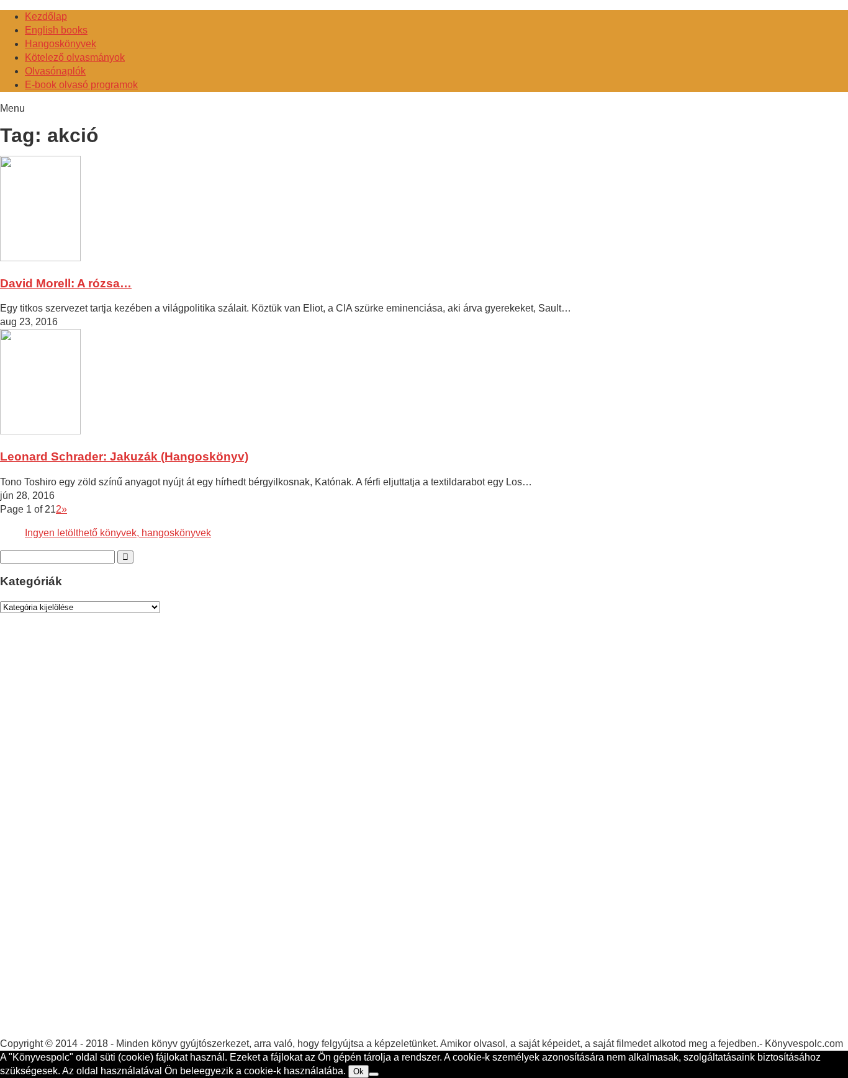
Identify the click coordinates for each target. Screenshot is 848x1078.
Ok (358, 1071)
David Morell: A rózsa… (66, 283)
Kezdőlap (46, 16)
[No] (374, 1074)
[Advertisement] (93, 837)
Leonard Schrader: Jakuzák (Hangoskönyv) (124, 456)
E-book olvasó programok (81, 84)
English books (56, 30)
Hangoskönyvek (60, 43)
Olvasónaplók (55, 71)
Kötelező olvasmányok (75, 57)
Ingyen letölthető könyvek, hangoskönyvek (118, 533)
